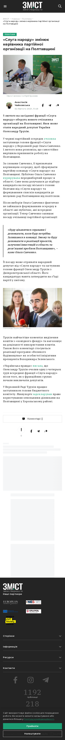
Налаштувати (32, 733)
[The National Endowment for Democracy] (33, 602)
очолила (50, 138)
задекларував (42, 394)
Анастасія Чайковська (22, 104)
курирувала (11, 177)
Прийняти (32, 726)
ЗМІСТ (6, 19)
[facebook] (15, 680)
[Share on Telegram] (49, 105)
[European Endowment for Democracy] (10, 602)
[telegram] (45, 680)
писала (38, 365)
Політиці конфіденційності (39, 719)
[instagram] (30, 680)
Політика (27, 19)
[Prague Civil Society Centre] (10, 620)
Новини (16, 19)
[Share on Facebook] (42, 105)
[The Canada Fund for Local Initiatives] (33, 611)
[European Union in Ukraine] (10, 611)
